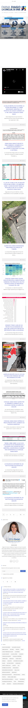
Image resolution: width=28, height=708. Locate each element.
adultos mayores (6, 647)
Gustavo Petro (10, 663)
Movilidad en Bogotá (7, 674)
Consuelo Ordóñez (17, 656)
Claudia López (14, 654)
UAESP (3, 683)
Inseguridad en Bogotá (7, 670)
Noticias (8, 26)
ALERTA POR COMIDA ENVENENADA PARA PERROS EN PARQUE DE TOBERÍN (14, 247)
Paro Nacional (17, 674)
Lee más (8, 598)
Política (4, 677)
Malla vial (17, 670)
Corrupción (4, 658)
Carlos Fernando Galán (7, 651)
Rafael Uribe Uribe (12, 677)
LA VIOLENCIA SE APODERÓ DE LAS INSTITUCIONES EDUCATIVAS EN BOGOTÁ (14, 465)
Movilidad (14, 672)
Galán (3, 663)
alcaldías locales (16, 647)
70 (20, 514)
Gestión (3, 26)
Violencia (9, 683)
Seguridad (22, 679)
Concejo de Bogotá (6, 656)
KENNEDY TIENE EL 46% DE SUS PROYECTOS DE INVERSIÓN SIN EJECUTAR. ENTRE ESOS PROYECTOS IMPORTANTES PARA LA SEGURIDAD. (14, 327)
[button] (2, 42)
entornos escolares (18, 661)
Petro (23, 674)
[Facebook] (11, 561)
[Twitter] (17, 561)
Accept (5, 704)
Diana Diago (18, 658)
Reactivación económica (7, 679)
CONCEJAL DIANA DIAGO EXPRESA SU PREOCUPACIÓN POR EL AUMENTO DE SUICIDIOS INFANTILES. (14, 422)
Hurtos (14, 665)
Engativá (10, 661)
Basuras (12, 649)
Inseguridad (15, 667)
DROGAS (4, 661)
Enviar (23, 571)
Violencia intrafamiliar (18, 683)
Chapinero (17, 651)
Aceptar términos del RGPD (8, 574)
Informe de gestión (6, 667)
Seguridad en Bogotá (7, 681)
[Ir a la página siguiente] (24, 514)
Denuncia (12, 658)
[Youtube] (15, 581)
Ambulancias (5, 649)
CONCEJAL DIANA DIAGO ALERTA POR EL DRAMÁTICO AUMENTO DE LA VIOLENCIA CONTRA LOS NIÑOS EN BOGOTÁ (14, 404)
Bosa (22, 649)
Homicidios (18, 663)
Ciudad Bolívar (5, 654)
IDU (18, 665)
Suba (15, 681)
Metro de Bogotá (6, 672)
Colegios (21, 654)
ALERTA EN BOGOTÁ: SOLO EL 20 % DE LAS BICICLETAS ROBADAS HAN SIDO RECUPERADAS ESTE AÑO (14, 375)
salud (16, 679)
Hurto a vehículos (6, 665)
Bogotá (17, 649)
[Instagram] (14, 561)
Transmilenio (21, 681)
